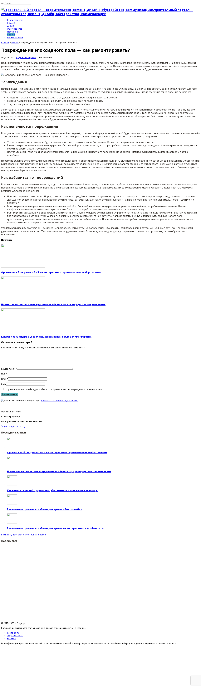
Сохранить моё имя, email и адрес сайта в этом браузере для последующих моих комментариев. (53, 389)
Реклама (11, 638)
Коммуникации (15, 37)
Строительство (15, 19)
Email (3, 378)
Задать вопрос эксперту (13, 426)
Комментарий (9, 368)
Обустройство (14, 28)
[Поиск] (2, 3)
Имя (3, 373)
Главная (5, 42)
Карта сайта (13, 632)
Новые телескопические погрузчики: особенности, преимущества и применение (53, 304)
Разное (11, 34)
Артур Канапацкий (25, 57)
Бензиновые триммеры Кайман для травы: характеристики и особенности (55, 528)
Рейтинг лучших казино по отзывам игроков (23, 534)
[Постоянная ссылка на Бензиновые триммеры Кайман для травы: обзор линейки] (12, 503)
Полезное (12, 31)
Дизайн (11, 25)
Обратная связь (15, 635)
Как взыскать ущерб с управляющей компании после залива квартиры (46, 336)
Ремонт (11, 22)
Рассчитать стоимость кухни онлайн (59, 400)
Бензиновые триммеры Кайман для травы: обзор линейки (44, 509)
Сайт (3, 384)
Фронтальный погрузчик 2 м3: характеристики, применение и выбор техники (51, 272)
